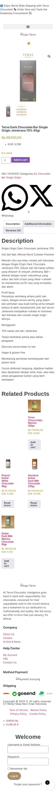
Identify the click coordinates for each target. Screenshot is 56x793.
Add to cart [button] (32, 445)
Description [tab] (13, 223)
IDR (12, 720)
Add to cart (20, 159)
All (35, 173)
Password (13, 756)
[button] (28, 26)
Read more (7, 504)
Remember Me (18, 768)
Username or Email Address (23, 744)
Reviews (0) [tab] (13, 230)
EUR (12, 724)
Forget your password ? (28, 784)
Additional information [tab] (38, 223)
